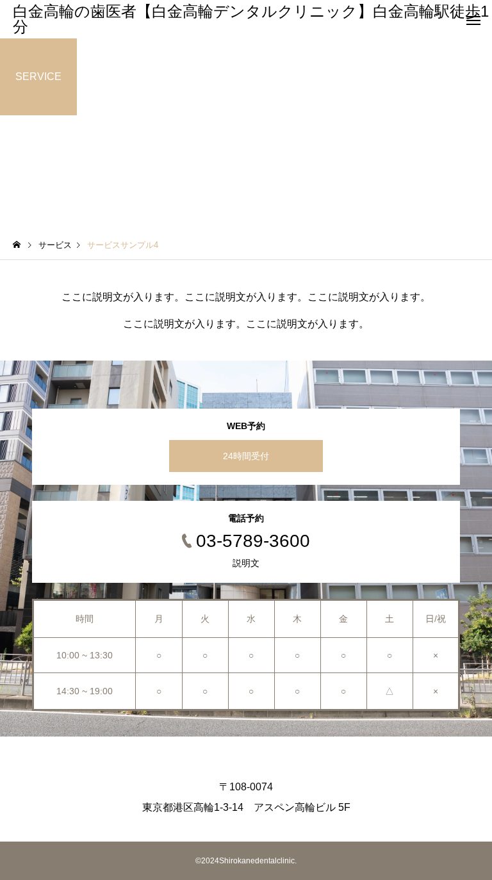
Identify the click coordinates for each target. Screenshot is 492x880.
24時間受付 (246, 456)
